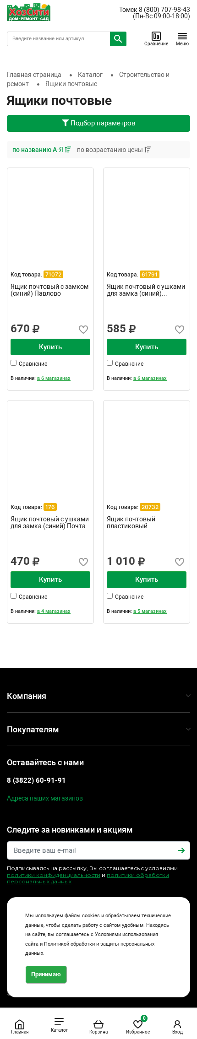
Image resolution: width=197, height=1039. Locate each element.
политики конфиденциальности (53, 874)
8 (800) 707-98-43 (164, 9)
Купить (50, 347)
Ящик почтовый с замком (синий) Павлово (49, 290)
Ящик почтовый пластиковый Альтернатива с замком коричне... (143, 523)
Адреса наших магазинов (45, 798)
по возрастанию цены (110, 149)
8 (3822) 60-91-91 (36, 780)
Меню (182, 43)
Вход (177, 1031)
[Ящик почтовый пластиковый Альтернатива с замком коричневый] (146, 443)
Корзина (98, 1031)
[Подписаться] (181, 850)
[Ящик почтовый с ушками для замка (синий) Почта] (50, 443)
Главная (19, 1031)
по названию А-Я (38, 149)
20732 (150, 506)
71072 (53, 274)
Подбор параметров (102, 123)
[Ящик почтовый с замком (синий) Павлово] (50, 211)
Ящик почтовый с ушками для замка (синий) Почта (50, 523)
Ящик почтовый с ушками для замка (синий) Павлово (146, 290)
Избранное (138, 1025)
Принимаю (46, 974)
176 (50, 506)
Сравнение (156, 43)
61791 (150, 274)
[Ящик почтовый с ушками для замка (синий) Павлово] (146, 211)
